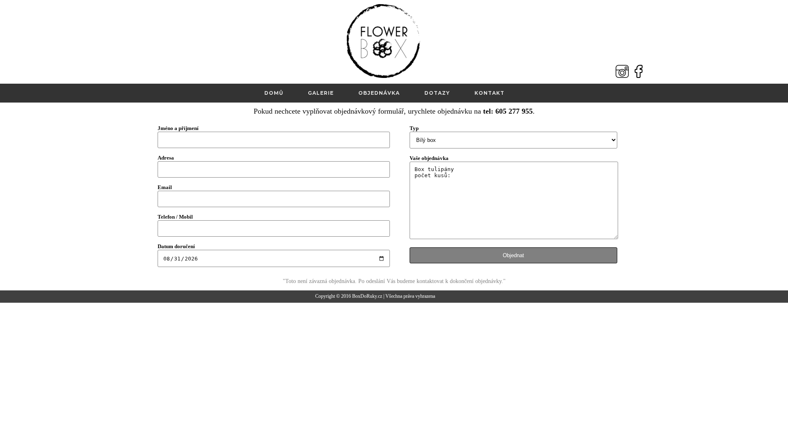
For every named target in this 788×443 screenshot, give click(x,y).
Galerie (321, 93)
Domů (273, 93)
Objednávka (379, 93)
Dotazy (437, 93)
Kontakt (489, 93)
